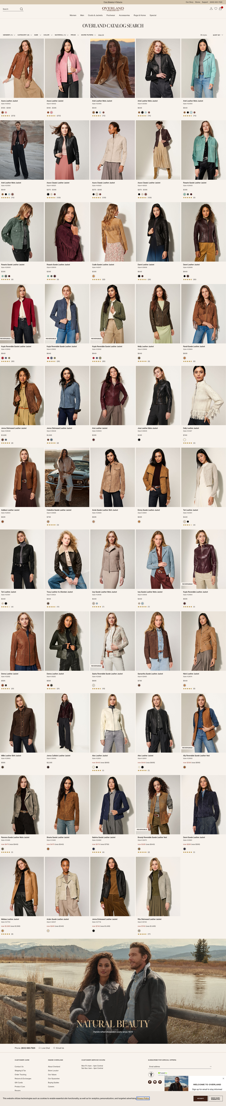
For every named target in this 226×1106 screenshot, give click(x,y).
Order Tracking (20, 1075)
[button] (211, 8)
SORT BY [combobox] (217, 35)
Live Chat (46, 1048)
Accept (200, 1098)
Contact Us (19, 1067)
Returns (119, 2)
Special (153, 15)
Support (205, 2)
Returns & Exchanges (23, 1079)
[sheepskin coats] (113, 991)
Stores (197, 2)
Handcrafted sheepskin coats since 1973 (113, 1031)
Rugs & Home (140, 15)
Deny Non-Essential (215, 1098)
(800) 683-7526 (216, 2)
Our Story (189, 2)
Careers (51, 1087)
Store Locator (53, 1071)
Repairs (17, 1091)
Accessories (124, 15)
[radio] (2, 112)
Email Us (60, 1048)
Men (82, 15)
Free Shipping (109, 2)
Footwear (111, 15)
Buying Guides (53, 1083)
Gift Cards (19, 1083)
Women (73, 15)
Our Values (52, 1075)
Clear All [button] (101, 35)
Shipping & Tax (20, 1071)
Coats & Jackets (95, 15)
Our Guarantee (54, 1079)
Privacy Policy (143, 1098)
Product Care (20, 1087)
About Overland (54, 1067)
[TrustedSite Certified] (162, 1074)
